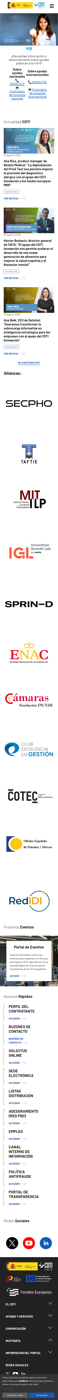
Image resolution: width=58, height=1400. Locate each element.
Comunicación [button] (16, 1328)
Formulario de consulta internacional (37, 92)
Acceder (14, 1062)
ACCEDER (14, 1018)
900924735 (39, 82)
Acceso (14, 975)
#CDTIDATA (13, 1341)
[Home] (26, 5)
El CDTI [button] (11, 1304)
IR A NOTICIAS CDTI (29, 362)
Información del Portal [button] (23, 1353)
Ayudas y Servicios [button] (19, 1316)
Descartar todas (15, 1395)
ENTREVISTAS (11, 192)
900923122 (17, 84)
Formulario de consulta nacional (17, 94)
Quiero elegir (8, 1388)
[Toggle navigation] (51, 6)
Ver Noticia (11, 198)
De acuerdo (41, 1395)
